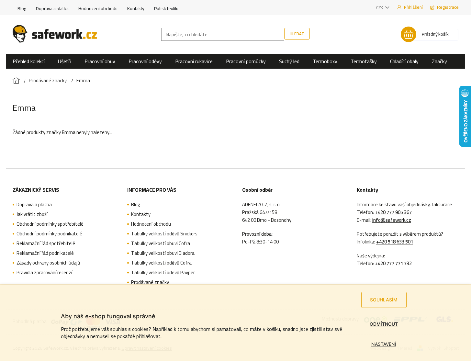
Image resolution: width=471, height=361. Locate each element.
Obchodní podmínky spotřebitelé (50, 224)
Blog (21, 8)
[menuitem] (28, 61)
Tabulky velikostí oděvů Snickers (164, 234)
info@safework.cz (391, 220)
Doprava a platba (52, 8)
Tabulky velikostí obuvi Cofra (160, 243)
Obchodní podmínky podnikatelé (49, 234)
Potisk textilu (166, 8)
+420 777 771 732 (393, 263)
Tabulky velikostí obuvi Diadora (163, 253)
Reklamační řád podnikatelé (45, 253)
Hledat (297, 34)
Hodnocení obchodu (98, 8)
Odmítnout (384, 324)
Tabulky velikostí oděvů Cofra (161, 263)
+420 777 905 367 (393, 212)
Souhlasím (384, 299)
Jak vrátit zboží (32, 214)
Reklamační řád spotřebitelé (46, 243)
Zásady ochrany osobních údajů (48, 263)
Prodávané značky (150, 282)
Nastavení (383, 344)
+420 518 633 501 (394, 242)
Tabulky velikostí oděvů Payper (163, 272)
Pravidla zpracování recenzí (44, 272)
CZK (380, 7)
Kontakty (135, 8)
